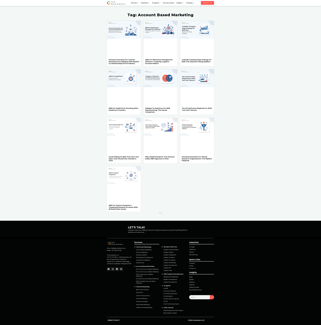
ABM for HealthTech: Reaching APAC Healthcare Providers (123, 109)
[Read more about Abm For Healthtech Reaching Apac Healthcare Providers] (124, 86)
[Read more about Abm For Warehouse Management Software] (160, 38)
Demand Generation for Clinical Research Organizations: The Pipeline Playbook (197, 159)
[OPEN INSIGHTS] (183, 3)
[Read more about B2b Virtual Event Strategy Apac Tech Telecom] (197, 86)
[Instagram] (121, 269)
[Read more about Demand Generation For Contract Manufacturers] (124, 38)
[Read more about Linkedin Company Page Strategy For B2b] (197, 38)
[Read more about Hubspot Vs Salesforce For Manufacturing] (160, 86)
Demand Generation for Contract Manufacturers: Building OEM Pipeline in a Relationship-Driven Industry (124, 61)
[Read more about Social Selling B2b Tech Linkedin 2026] (124, 135)
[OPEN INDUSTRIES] (149, 3)
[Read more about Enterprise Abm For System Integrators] (124, 183)
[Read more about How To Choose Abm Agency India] (160, 135)
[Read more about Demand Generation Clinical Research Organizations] (197, 135)
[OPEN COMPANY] (193, 3)
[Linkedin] (117, 269)
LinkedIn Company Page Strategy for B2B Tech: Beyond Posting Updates (196, 61)
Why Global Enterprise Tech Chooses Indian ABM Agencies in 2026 (160, 158)
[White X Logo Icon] (112, 269)
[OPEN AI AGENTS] (160, 3)
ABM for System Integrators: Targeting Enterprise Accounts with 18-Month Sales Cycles (123, 207)
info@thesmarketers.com (118, 248)
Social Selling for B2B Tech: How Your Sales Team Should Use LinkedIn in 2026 (124, 159)
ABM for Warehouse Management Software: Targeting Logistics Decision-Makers (159, 61)
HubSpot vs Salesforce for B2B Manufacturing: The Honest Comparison (157, 110)
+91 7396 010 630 (116, 250)
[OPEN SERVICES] (138, 3)
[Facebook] (108, 269)
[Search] (212, 297)
